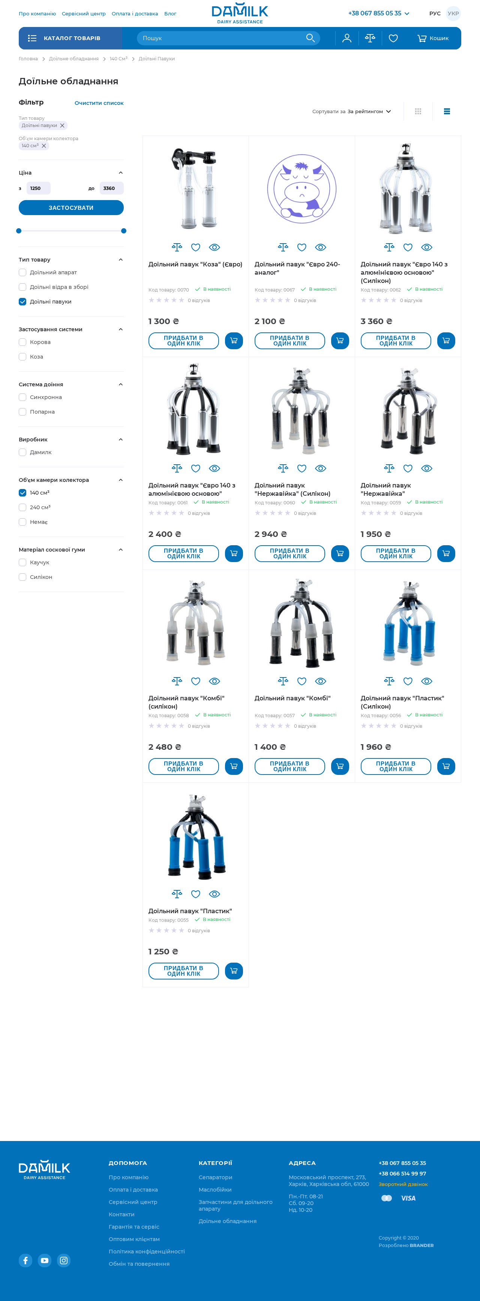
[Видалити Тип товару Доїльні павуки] (62, 125)
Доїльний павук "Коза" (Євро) (195, 264)
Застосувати (71, 208)
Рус (435, 13)
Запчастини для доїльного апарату (236, 1205)
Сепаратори (215, 1177)
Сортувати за (329, 111)
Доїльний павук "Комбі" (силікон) (186, 702)
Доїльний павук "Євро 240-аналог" (297, 268)
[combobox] (228, 38)
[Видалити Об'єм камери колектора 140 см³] (44, 146)
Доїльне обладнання (74, 58)
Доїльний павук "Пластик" (190, 911)
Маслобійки (215, 1189)
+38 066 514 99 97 (402, 1173)
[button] (177, 247)
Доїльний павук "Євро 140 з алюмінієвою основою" (192, 489)
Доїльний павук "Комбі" (293, 698)
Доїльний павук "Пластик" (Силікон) (402, 702)
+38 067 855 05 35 (402, 1163)
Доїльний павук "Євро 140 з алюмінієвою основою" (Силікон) (404, 272)
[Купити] (234, 340)
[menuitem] (37, 13)
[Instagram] (63, 1260)
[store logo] (240, 13)
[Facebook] (25, 1260)
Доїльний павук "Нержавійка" (386, 489)
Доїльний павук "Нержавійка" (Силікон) (293, 489)
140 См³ (119, 58)
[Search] (311, 38)
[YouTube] (44, 1260)
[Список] (446, 111)
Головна (28, 58)
